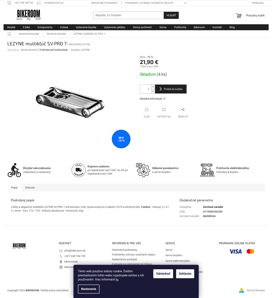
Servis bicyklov (173, 255)
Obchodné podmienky (104, 2)
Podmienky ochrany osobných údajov (149, 2)
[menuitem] (11, 27)
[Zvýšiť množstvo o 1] (153, 87)
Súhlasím (185, 273)
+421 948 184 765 (74, 256)
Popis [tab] (14, 187)
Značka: (80, 49)
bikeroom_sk (71, 267)
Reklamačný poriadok (124, 259)
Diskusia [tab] (30, 187)
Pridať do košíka (173, 89)
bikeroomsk (71, 261)
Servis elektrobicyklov (177, 260)
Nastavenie (88, 289)
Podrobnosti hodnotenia (53, 49)
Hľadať (171, 15)
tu (117, 279)
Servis (168, 249)
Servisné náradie (213, 206)
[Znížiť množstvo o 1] (153, 91)
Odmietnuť (163, 273)
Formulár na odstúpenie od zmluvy (132, 264)
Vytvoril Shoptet (255, 290)
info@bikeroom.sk (74, 250)
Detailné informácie (151, 98)
